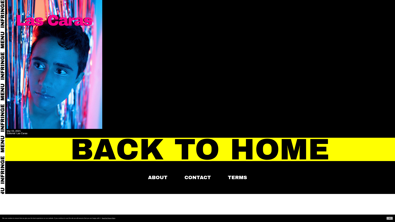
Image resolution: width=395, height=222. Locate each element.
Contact (197, 177)
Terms (237, 177)
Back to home (200, 149)
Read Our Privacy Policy (108, 218)
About (157, 177)
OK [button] (390, 218)
